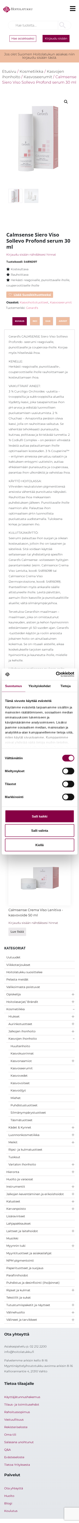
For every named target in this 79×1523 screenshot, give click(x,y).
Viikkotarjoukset (18, 965)
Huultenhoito (20, 1046)
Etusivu (9, 71)
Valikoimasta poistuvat (23, 987)
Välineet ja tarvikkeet (21, 1320)
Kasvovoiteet (20, 1083)
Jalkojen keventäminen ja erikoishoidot (35, 1194)
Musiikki (12, 1238)
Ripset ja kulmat (18, 1290)
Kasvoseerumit (22, 1068)
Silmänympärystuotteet (28, 1112)
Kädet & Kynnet (19, 1127)
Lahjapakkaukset (18, 1223)
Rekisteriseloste (15, 1427)
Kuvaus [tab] (19, 321)
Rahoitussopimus (17, 1412)
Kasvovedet (19, 1075)
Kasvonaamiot (21, 1061)
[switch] (68, 771)
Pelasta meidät (17, 979)
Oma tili (10, 1434)
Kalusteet (13, 1201)
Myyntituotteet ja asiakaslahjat (29, 1253)
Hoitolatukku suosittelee (24, 972)
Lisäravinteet (15, 1216)
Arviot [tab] (63, 321)
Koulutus (10, 1511)
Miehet (16, 1098)
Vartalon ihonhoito (22, 1164)
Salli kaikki (39, 816)
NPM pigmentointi (20, 1260)
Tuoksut (14, 1157)
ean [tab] (48, 321)
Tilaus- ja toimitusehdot (21, 1404)
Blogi (8, 1503)
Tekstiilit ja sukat (18, 1297)
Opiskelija (13, 994)
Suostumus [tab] (13, 686)
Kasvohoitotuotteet (34, 302)
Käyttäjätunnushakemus (22, 1397)
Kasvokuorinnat (22, 1053)
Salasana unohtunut (19, 1442)
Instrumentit (15, 1186)
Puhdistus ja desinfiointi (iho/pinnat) (33, 1283)
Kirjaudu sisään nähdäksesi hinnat (31, 254)
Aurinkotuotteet (20, 1024)
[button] (66, 102)
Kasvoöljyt (18, 1090)
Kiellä (39, 845)
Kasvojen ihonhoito (22, 1038)
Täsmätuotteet (21, 1120)
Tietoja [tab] (65, 686)
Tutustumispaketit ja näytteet (28, 1305)
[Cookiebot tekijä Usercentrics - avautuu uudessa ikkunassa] (56, 674)
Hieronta (12, 1172)
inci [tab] (35, 321)
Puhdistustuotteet (24, 1105)
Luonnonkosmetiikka (23, 1135)
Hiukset (14, 1016)
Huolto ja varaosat (19, 1179)
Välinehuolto (15, 1312)
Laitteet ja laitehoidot (22, 1231)
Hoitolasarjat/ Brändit (22, 1002)
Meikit (12, 1142)
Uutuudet (13, 957)
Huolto (9, 1496)
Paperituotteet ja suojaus (24, 1268)
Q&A (7, 1450)
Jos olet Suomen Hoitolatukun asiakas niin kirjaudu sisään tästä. (39, 56)
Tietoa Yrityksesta (17, 1465)
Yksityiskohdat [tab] (39, 686)
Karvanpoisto (16, 1209)
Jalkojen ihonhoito (22, 1031)
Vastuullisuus (14, 1419)
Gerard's (32, 307)
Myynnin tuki (15, 1246)
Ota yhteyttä (13, 1488)
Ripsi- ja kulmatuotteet (25, 1149)
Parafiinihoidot (17, 1275)
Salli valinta (39, 830)
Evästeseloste (14, 1457)
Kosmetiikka (15, 1009)
